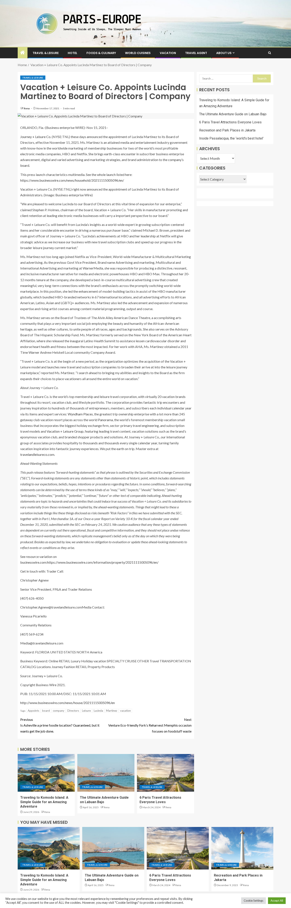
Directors (73, 710)
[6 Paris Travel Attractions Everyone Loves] (165, 773)
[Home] (22, 53)
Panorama (105, 420)
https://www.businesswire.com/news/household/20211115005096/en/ (72, 180)
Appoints (33, 710)
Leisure (86, 710)
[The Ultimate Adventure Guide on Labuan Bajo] (105, 773)
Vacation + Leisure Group (65, 431)
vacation (125, 710)
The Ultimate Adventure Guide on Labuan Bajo (233, 114)
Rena (27, 108)
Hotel (72, 53)
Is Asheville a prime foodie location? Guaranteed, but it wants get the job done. (59, 725)
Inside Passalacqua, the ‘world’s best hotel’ (231, 139)
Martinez (111, 710)
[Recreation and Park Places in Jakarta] (242, 848)
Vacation (168, 53)
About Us (224, 53)
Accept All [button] (277, 900)
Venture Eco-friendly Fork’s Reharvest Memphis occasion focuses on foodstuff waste (150, 725)
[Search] (269, 53)
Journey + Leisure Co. (35, 137)
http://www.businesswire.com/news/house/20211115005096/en (67, 703)
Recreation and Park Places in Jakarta (227, 130)
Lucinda (98, 710)
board (46, 710)
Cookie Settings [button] (253, 900)
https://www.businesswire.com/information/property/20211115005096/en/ (102, 562)
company (58, 710)
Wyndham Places (80, 414)
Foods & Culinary (101, 53)
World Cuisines (138, 53)
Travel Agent (196, 53)
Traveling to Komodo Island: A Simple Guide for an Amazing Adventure (44, 802)
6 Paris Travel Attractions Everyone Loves (230, 122)
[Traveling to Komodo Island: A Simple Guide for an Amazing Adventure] (46, 773)
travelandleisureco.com (37, 454)
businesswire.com (33, 562)
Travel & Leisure (46, 53)
